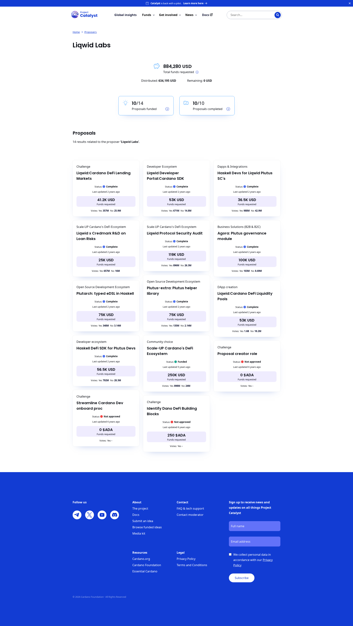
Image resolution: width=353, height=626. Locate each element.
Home (76, 32)
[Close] (349, 3)
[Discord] (114, 514)
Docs (135, 515)
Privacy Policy (186, 559)
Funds (146, 15)
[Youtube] (102, 514)
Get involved (168, 15)
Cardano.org (141, 559)
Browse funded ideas (147, 527)
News (189, 15)
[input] (247, 15)
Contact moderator (190, 515)
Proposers (90, 32)
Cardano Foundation (146, 565)
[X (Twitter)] (89, 514)
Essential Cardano (144, 571)
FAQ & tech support (190, 508)
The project (140, 508)
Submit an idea (142, 521)
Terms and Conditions (192, 565)
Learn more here (193, 3)
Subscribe (242, 578)
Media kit (138, 533)
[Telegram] (77, 514)
